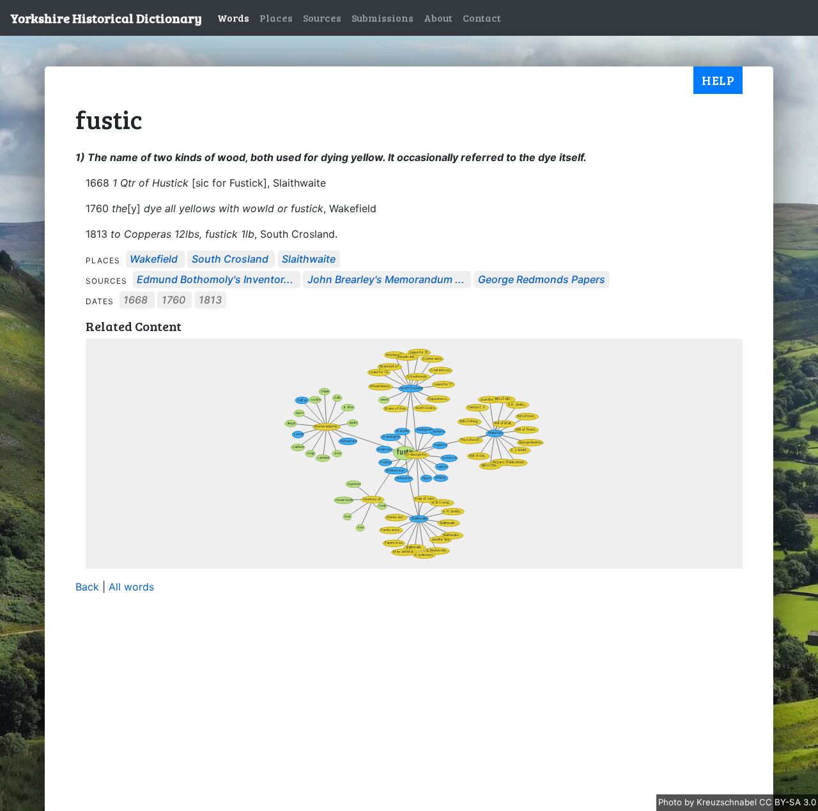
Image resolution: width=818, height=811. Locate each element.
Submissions (382, 17)
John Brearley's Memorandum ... (386, 280)
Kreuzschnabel (728, 802)
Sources (322, 17)
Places (276, 17)
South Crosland (230, 259)
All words (131, 586)
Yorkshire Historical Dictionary (106, 18)
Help (718, 80)
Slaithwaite (309, 259)
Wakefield (154, 259)
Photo (671, 802)
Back (87, 586)
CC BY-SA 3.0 (787, 802)
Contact (482, 17)
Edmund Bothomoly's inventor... (215, 280)
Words (233, 17)
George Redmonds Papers (541, 280)
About (438, 17)
